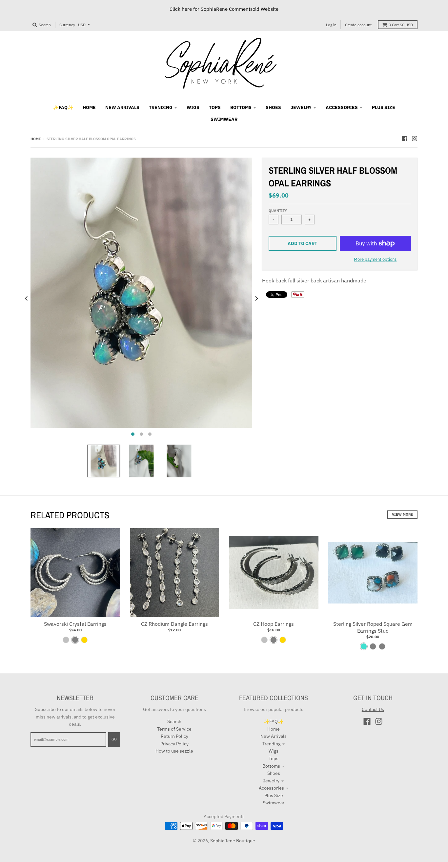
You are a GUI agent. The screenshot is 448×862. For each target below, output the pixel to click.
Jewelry (271, 781)
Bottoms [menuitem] (241, 107)
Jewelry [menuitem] (301, 107)
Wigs (273, 751)
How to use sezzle (174, 751)
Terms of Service (174, 729)
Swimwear (273, 803)
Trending (271, 744)
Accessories (271, 788)
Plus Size (273, 795)
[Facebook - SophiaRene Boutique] (405, 139)
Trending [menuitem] (161, 107)
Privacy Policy (174, 744)
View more (402, 514)
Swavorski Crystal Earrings (75, 624)
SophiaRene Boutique (232, 841)
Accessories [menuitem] (342, 107)
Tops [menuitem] (215, 107)
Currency (67, 24)
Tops (273, 758)
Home (36, 139)
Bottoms (271, 766)
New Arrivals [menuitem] (122, 107)
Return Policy (174, 736)
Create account (358, 24)
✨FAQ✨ (273, 721)
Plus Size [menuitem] (383, 107)
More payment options (375, 259)
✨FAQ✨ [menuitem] (63, 107)
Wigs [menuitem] (193, 107)
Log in (331, 24)
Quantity (278, 210)
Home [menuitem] (89, 107)
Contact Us (373, 709)
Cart (401, 24)
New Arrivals (273, 736)
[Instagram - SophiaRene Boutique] (414, 139)
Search (174, 721)
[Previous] (27, 299)
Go (114, 739)
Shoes (273, 773)
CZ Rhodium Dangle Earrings (174, 624)
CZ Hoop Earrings (273, 624)
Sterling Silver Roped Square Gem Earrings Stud (373, 627)
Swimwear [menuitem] (224, 119)
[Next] (256, 299)
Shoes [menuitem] (273, 107)
